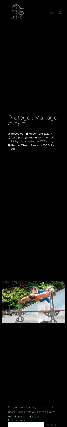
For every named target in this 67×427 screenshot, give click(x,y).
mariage (23, 141)
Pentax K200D (40, 145)
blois (14, 141)
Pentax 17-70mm (41, 141)
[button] (52, 13)
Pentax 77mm (20, 145)
